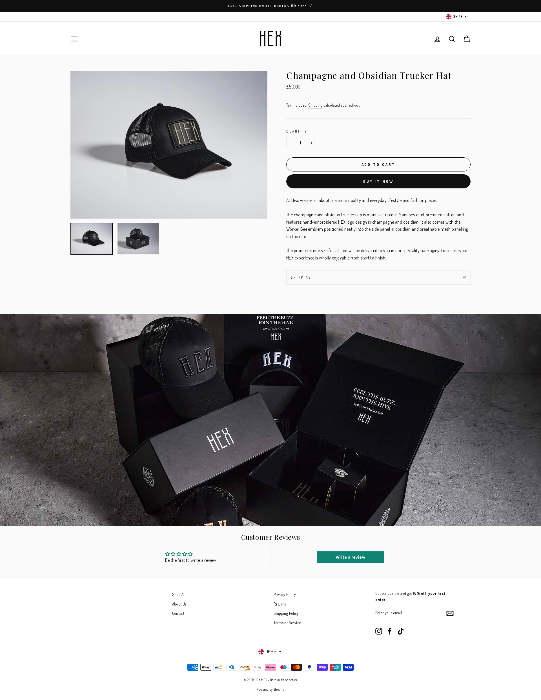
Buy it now (378, 181)
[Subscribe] (450, 613)
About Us (179, 604)
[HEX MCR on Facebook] (389, 631)
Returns (280, 604)
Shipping (315, 105)
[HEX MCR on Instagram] (378, 631)
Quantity (297, 131)
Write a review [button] (350, 557)
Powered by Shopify (270, 689)
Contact (178, 613)
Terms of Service (287, 622)
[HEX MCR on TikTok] (400, 631)
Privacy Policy (285, 594)
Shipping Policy (286, 613)
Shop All (179, 594)
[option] (270, 6)
